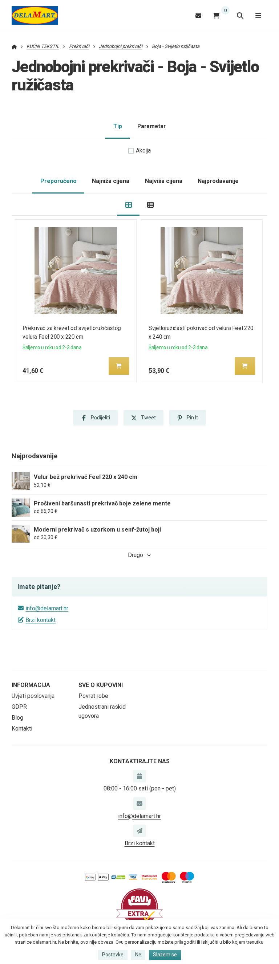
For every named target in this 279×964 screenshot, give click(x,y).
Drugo (135, 555)
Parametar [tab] (151, 126)
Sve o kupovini (100, 685)
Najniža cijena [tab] (110, 181)
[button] (119, 366)
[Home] (35, 15)
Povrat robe (93, 695)
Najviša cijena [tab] (163, 181)
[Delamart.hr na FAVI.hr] (139, 906)
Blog (17, 717)
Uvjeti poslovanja (33, 695)
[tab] (128, 205)
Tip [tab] (117, 126)
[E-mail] (198, 15)
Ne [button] (138, 954)
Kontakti (22, 728)
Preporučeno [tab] (58, 181)
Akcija (143, 150)
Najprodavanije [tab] (218, 181)
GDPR (19, 706)
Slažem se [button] (165, 954)
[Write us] (139, 831)
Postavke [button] (113, 954)
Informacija (31, 685)
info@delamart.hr (46, 608)
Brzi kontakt (40, 620)
